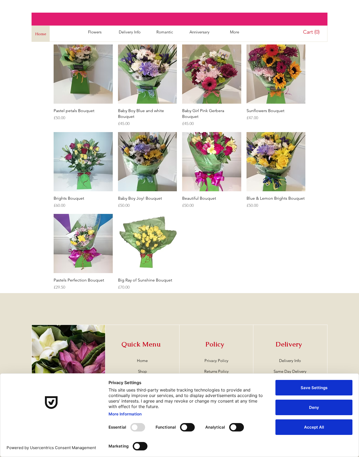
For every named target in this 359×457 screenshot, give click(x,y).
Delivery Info (290, 360)
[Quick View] (83, 74)
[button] (312, 32)
